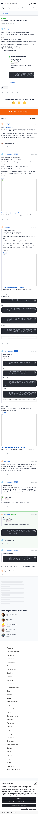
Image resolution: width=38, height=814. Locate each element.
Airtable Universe (12, 745)
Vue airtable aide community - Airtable (13, 447)
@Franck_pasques (8, 127)
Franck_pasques (8, 29)
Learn (9, 698)
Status (9, 762)
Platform (10, 648)
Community (10, 737)
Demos (9, 712)
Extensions (10, 659)
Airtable (3, 178)
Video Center (11, 709)
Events (9, 705)
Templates (10, 741)
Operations (10, 684)
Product (9, 677)
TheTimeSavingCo (11, 624)
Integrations (11, 655)
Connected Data (12, 670)
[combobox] (19, 8)
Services (9, 730)
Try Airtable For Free (13, 770)
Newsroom (10, 766)
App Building (11, 662)
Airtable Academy (12, 702)
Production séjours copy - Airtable (12, 213)
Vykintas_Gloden (11, 634)
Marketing (10, 680)
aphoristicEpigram (11, 614)
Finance (9, 695)
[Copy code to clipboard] (32, 73)
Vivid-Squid (7, 124)
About (9, 752)
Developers (10, 734)
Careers (9, 755)
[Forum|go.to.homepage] (10, 3)
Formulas (5, 13)
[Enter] (3, 8)
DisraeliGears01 (10, 629)
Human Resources (13, 687)
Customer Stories (12, 716)
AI (7, 666)
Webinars (10, 720)
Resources (10, 723)
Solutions (10, 673)
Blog (8, 759)
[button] (2, 3)
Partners (9, 727)
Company (10, 748)
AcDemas (9, 619)
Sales (9, 691)
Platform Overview (13, 652)
